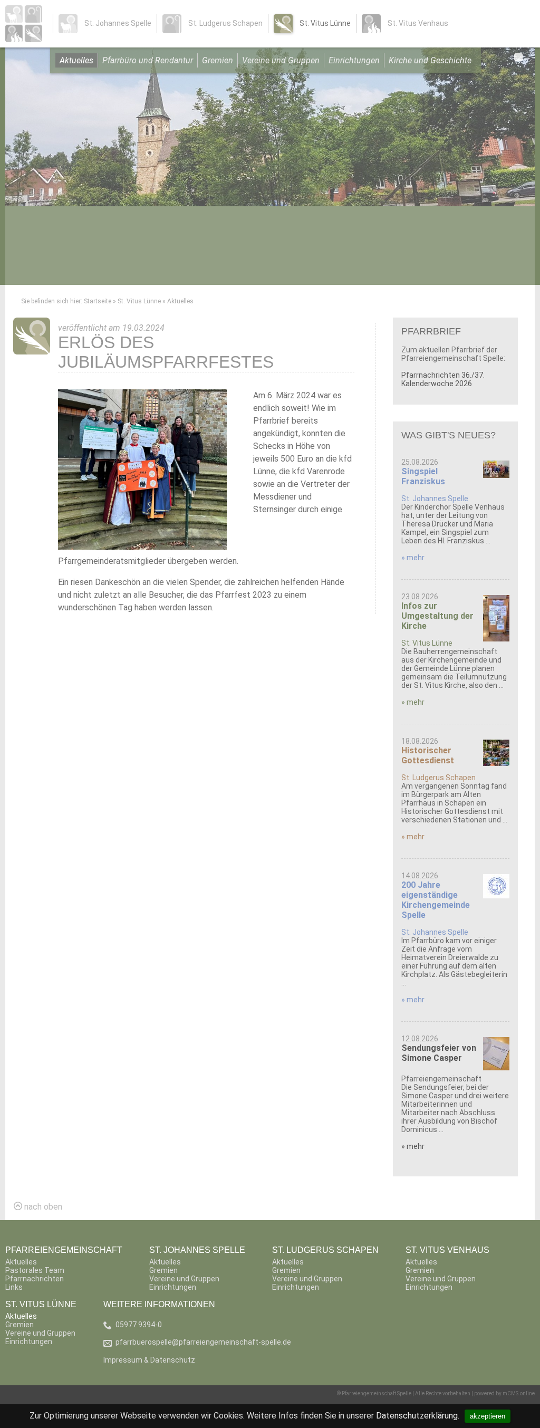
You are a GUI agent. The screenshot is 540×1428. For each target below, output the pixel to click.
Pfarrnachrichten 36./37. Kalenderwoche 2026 (443, 379)
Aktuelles (76, 60)
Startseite (97, 301)
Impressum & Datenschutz (149, 1360)
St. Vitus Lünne (139, 301)
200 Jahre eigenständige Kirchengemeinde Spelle (435, 900)
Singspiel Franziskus (423, 476)
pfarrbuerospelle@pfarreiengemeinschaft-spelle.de (203, 1342)
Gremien (217, 60)
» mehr (413, 557)
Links (14, 1287)
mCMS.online (519, 1393)
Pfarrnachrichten (34, 1278)
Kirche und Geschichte (430, 60)
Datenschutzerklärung (417, 1416)
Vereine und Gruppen (281, 60)
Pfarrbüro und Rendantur (147, 60)
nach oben (42, 1207)
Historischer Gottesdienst (427, 755)
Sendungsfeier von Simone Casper (438, 1053)
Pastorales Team (34, 1270)
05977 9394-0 (138, 1324)
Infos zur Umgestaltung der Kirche (437, 616)
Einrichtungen (354, 60)
